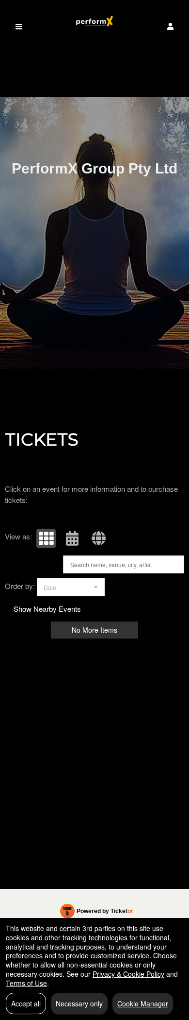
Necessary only (79, 1003)
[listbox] (71, 587)
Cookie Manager (142, 1003)
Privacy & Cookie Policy (128, 974)
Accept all (26, 1003)
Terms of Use (26, 983)
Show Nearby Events (47, 609)
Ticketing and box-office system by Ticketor (97, 913)
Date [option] (50, 587)
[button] (170, 26)
